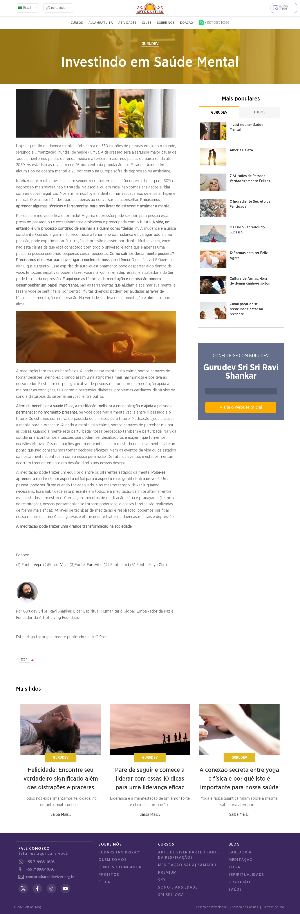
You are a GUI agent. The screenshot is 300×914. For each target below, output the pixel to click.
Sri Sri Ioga (171, 894)
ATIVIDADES (127, 22)
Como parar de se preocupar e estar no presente (246, 309)
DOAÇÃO (186, 22)
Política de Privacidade (211, 907)
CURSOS (77, 22)
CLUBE (146, 22)
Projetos (109, 874)
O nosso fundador (120, 867)
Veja (38, 565)
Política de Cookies (245, 907)
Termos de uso (273, 907)
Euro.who (95, 565)
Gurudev (150, 44)
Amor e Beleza (241, 150)
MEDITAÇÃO (241, 859)
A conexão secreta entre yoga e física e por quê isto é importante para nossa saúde (239, 779)
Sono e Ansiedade (178, 887)
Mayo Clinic (158, 565)
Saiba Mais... (61, 815)
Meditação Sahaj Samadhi (187, 864)
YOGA (234, 867)
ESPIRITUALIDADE (246, 874)
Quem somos (113, 859)
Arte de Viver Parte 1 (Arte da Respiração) (189, 855)
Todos (259, 112)
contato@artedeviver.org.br (50, 876)
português (58, 7)
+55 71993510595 (40, 861)
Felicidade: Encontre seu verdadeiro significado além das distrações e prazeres (60, 779)
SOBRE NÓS (165, 22)
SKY (162, 879)
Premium (167, 872)
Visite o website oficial (241, 407)
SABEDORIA (240, 852)
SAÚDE (235, 889)
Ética (104, 882)
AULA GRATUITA (101, 22)
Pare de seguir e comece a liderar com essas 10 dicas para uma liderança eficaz (150, 779)
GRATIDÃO (239, 882)
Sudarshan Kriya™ (119, 852)
